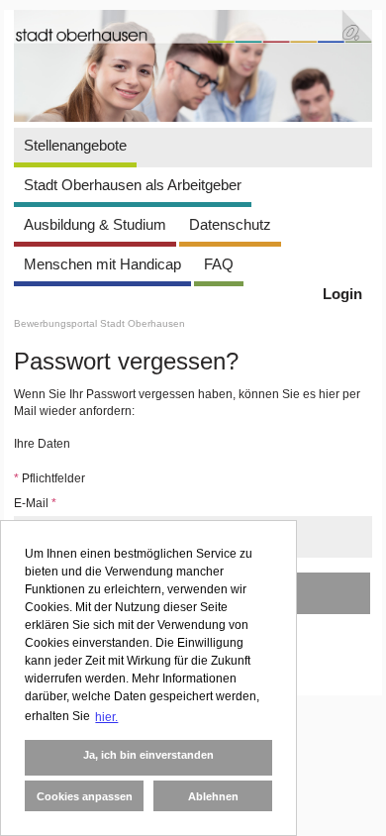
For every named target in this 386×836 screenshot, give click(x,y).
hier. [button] (106, 717)
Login (342, 293)
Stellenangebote (75, 145)
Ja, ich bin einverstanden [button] (148, 755)
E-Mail (35, 503)
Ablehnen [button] (213, 796)
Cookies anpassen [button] (85, 796)
